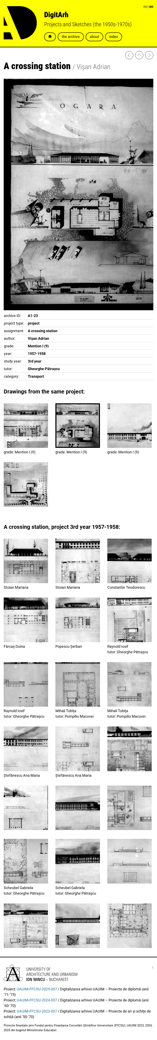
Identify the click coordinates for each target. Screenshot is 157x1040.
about (94, 36)
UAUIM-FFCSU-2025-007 (37, 989)
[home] (139, 56)
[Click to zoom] (78, 309)
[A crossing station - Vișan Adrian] (129, 56)
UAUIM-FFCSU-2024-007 (37, 1000)
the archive (71, 36)
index (113, 36)
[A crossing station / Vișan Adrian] (26, 485)
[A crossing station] (129, 749)
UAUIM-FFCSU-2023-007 (37, 1011)
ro (145, 6)
